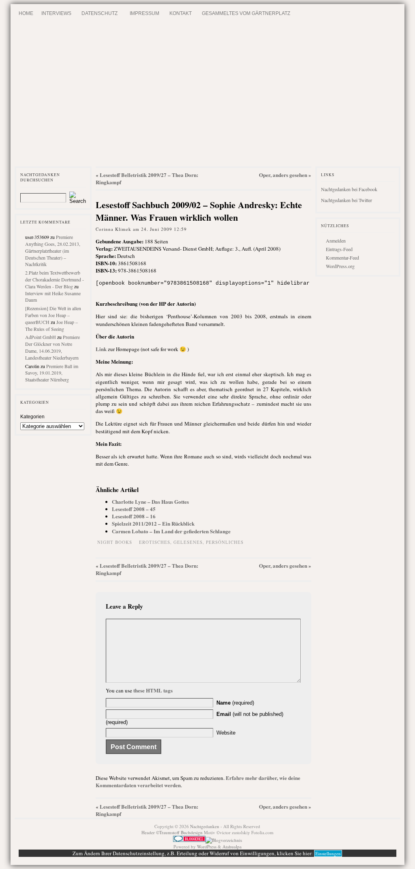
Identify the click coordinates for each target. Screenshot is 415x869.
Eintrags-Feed (339, 249)
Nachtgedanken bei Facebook (349, 189)
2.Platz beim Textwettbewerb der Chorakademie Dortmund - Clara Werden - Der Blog (54, 279)
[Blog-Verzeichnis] (189, 840)
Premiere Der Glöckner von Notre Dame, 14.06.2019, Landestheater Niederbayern (52, 347)
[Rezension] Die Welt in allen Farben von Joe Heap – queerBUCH (53, 315)
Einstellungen (328, 853)
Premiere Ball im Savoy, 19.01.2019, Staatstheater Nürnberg (51, 373)
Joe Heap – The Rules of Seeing (51, 325)
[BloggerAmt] (223, 840)
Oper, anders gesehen (283, 175)
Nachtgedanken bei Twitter (346, 200)
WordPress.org (340, 266)
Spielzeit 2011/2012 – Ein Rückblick (153, 523)
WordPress (206, 846)
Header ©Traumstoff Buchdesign (172, 832)
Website (225, 733)
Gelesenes (188, 542)
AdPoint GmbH (40, 337)
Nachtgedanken (204, 826)
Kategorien (32, 417)
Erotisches (154, 542)
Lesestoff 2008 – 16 (134, 516)
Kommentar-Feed (342, 257)
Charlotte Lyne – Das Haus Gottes (150, 501)
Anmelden (336, 240)
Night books (114, 542)
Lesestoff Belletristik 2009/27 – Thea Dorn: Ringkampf (147, 178)
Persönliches (225, 542)
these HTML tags (153, 690)
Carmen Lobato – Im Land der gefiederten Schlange (171, 531)
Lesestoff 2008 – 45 (134, 509)
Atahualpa (232, 846)
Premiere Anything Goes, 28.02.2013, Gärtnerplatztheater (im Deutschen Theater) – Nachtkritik (52, 250)
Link (101, 349)
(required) (235, 703)
